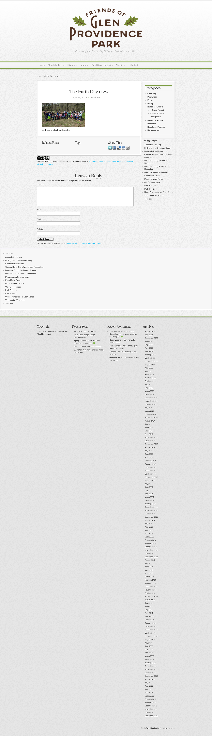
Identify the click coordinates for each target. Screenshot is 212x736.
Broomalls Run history (153, 151)
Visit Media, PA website (154, 195)
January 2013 (150, 663)
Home (42, 65)
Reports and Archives (156, 127)
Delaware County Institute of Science (20, 270)
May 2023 (149, 345)
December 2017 (151, 467)
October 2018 (150, 441)
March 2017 (149, 497)
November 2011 (151, 709)
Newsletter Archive (155, 120)
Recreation (151, 124)
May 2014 (149, 610)
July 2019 (148, 424)
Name (40, 209)
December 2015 (151, 547)
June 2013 (149, 646)
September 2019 (151, 418)
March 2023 (149, 351)
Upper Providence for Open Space (158, 192)
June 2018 (149, 454)
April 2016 (149, 534)
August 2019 (150, 421)
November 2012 (151, 669)
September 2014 (151, 597)
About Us (121, 65)
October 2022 (150, 358)
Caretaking (151, 93)
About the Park (56, 65)
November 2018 (151, 438)
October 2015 (150, 553)
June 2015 (149, 567)
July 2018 (148, 451)
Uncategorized (153, 130)
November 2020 (151, 401)
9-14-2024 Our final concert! (85, 331)
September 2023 (151, 338)
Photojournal (155, 117)
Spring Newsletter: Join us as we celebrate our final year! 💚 (123, 334)
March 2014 (149, 616)
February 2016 (150, 540)
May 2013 (149, 650)
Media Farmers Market (153, 179)
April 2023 (149, 348)
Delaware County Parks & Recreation (20, 274)
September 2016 (151, 517)
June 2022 (149, 368)
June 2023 (149, 341)
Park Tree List (150, 189)
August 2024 (150, 331)
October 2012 (150, 673)
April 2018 (149, 457)
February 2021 (150, 394)
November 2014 (151, 590)
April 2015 (149, 573)
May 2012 (149, 689)
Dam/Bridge (152, 97)
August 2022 (150, 365)
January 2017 (150, 504)
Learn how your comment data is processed (84, 243)
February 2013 (150, 659)
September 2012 (151, 676)
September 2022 (151, 361)
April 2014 (149, 613)
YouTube (148, 199)
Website (40, 229)
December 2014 (151, 587)
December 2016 (151, 507)
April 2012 (149, 693)
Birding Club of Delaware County (157, 148)
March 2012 (149, 696)
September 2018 (151, 444)
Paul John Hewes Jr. (117, 331)
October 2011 (150, 713)
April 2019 (149, 434)
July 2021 (148, 384)
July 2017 (148, 484)
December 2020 (151, 398)
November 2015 (151, 550)
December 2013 (151, 626)
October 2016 (150, 514)
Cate (111, 346)
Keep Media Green (152, 176)
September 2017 (151, 477)
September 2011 (151, 716)
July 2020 (148, 408)
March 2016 (149, 537)
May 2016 (149, 530)
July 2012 (148, 683)
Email (39, 219)
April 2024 (149, 335)
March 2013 (149, 656)
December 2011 (151, 706)
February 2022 (150, 375)
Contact (134, 65)
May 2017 (149, 491)
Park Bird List (150, 186)
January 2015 (150, 583)
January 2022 (150, 378)
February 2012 (150, 699)
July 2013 (148, 643)
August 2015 (150, 560)
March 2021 (149, 391)
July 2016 (148, 524)
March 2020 (149, 411)
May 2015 (149, 570)
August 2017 (150, 481)
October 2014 (150, 593)
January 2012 (150, 703)
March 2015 (149, 577)
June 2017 (149, 487)
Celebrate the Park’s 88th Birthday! (87, 347)
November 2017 (151, 471)
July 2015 (148, 563)
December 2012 (151, 666)
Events (150, 100)
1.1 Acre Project (157, 110)
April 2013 (149, 653)
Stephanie (96, 97)
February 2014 (150, 620)
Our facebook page (152, 182)
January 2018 (150, 464)
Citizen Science (157, 113)
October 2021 (150, 381)
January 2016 (150, 544)
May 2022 (149, 371)
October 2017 (150, 474)
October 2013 (150, 633)
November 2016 (151, 510)
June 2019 (149, 428)
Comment (41, 185)
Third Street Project (102, 65)
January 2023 (150, 355)
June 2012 (149, 686)
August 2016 (150, 520)
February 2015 (150, 580)
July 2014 (148, 603)
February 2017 (150, 500)
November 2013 (151, 630)
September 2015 (151, 557)
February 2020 (150, 414)
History (72, 65)
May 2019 (149, 431)
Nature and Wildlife (155, 107)
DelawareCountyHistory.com (156, 172)
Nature (84, 65)
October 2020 (150, 404)
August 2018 (150, 447)
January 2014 (150, 623)
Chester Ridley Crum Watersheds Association (24, 267)
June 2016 (149, 527)
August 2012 (150, 679)
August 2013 (150, 640)
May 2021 (149, 388)
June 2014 (149, 606)
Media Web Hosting (149, 728)
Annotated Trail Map (152, 145)
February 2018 (150, 461)
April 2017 (149, 494)
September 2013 (151, 636)
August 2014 (150, 600)
